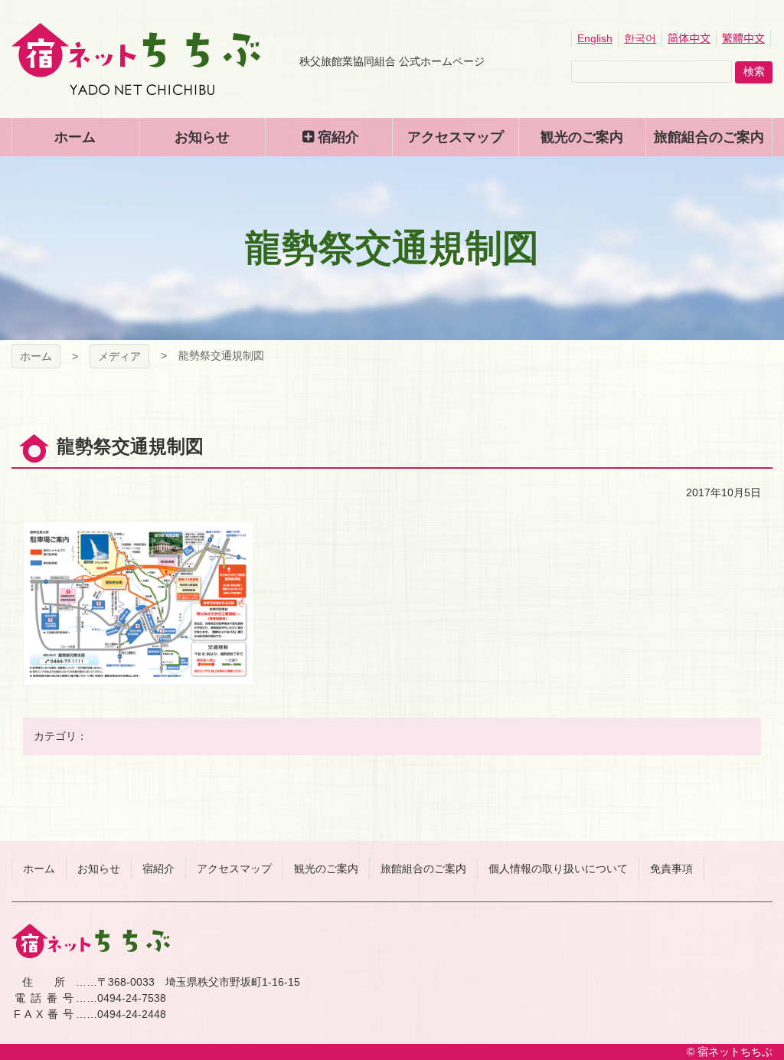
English (594, 38)
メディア (119, 356)
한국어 (640, 38)
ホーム (36, 356)
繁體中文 (743, 38)
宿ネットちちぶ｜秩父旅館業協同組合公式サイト (135, 59)
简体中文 (689, 38)
